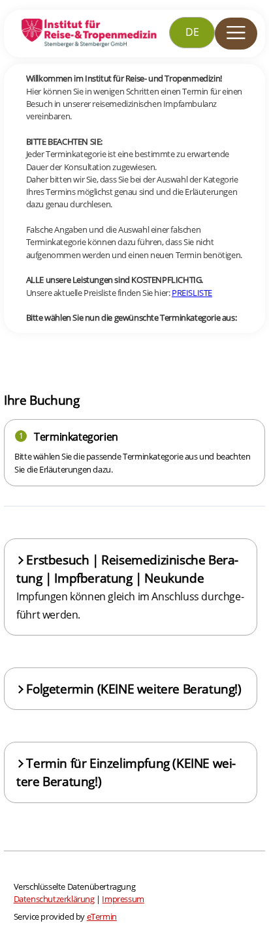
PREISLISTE (192, 293)
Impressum (123, 899)
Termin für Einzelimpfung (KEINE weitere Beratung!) (126, 772)
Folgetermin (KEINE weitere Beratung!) (133, 688)
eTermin (102, 916)
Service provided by (65, 916)
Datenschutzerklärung (54, 899)
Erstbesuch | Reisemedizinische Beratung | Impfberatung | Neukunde (130, 586)
